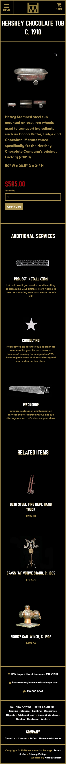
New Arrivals (23, 706)
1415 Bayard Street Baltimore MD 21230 (34, 674)
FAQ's (33, 738)
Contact (22, 738)
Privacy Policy (37, 754)
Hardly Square (53, 757)
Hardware (33, 719)
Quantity (10, 190)
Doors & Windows (48, 714)
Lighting (37, 710)
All (11, 706)
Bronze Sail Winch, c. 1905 (30, 637)
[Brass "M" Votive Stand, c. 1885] (31, 568)
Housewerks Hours (50, 738)
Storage (25, 710)
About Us (10, 738)
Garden (20, 719)
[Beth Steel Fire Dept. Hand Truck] (31, 499)
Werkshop (31, 405)
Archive (45, 719)
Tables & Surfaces (43, 706)
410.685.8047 (34, 691)
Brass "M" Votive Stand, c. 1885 (31, 573)
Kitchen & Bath (26, 714)
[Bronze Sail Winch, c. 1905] (31, 632)
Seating (13, 710)
